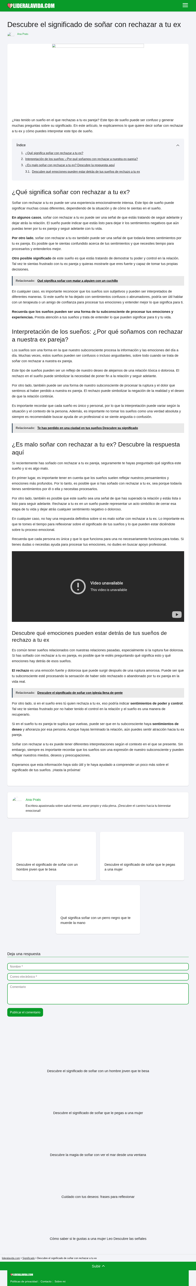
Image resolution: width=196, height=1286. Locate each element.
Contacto (46, 1281)
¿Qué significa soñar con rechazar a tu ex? (54, 153)
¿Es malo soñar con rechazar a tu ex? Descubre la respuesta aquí (70, 165)
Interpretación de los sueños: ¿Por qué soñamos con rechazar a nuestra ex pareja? (81, 159)
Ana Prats (22, 34)
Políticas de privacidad (24, 1281)
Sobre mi (60, 1281)
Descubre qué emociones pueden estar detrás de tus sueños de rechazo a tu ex (86, 171)
